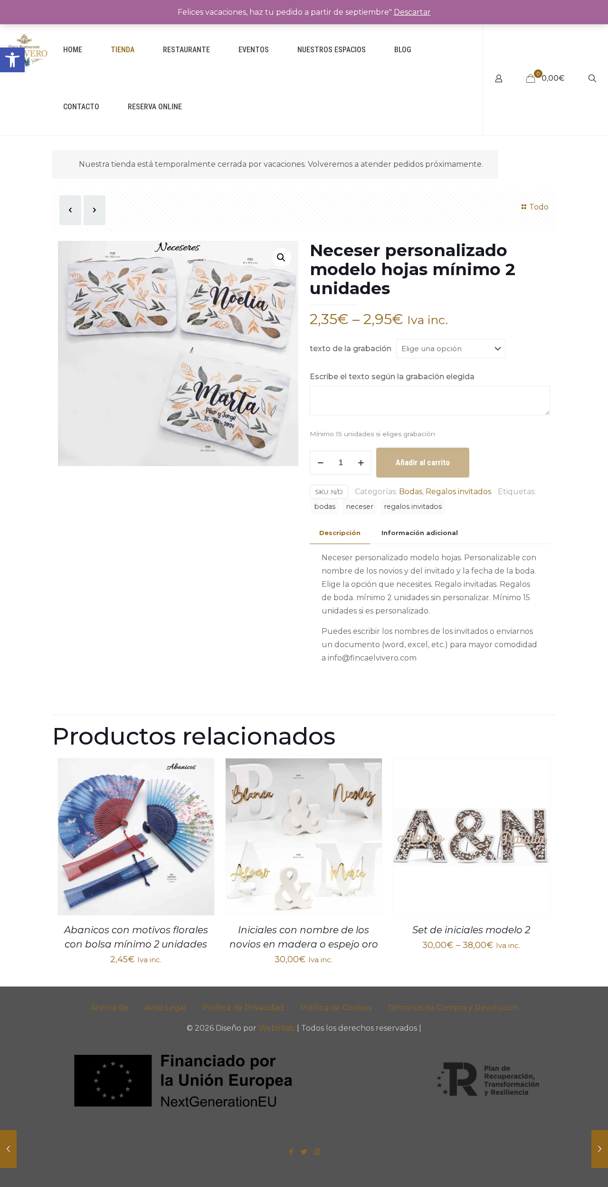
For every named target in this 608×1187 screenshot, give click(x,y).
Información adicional (419, 532)
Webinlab (277, 1028)
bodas (324, 506)
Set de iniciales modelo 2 (471, 930)
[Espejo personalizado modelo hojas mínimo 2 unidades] (599, 1149)
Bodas (410, 491)
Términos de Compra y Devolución (453, 1007)
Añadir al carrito (423, 462)
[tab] (340, 533)
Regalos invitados (458, 491)
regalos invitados (413, 506)
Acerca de (109, 1007)
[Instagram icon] (317, 1151)
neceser (359, 506)
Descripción (340, 532)
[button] (12, 60)
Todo (539, 206)
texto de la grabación (350, 348)
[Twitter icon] (304, 1151)
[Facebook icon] (291, 1151)
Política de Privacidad (243, 1007)
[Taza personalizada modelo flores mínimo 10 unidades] (8, 1149)
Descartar (412, 12)
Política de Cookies (335, 1007)
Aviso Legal (165, 1007)
